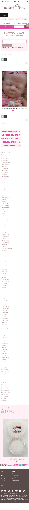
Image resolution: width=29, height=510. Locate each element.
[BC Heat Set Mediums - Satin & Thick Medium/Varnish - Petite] (14, 438)
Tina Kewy (4, 367)
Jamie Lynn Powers (5, 279)
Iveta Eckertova (5, 293)
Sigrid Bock (4, 298)
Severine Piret (4, 256)
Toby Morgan (4, 230)
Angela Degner (5, 172)
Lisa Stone (4, 287)
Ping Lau (3, 351)
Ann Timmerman (5, 275)
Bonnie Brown (4, 302)
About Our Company (5, 477)
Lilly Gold (4, 252)
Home (7, 35)
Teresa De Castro (5, 308)
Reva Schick (4, 355)
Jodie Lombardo (5, 283)
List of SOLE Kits (4, 400)
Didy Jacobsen (5, 314)
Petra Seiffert (4, 223)
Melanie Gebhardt (5, 306)
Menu (4, 15)
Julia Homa (4, 258)
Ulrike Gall (4, 232)
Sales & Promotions (5, 388)
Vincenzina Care (5, 318)
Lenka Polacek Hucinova (7, 248)
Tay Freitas (4, 285)
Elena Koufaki (4, 174)
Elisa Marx (4, 316)
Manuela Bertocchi (6, 291)
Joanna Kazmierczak (6, 215)
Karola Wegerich (5, 330)
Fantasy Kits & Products (6, 379)
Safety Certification (5, 482)
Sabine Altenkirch (5, 224)
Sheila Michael (5, 365)
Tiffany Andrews (5, 180)
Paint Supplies (4, 384)
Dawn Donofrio (5, 310)
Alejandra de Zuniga (6, 162)
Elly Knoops (4, 211)
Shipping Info (15, 477)
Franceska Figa (5, 343)
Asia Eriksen (4, 250)
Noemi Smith (4, 265)
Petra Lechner (4, 221)
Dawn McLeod (5, 209)
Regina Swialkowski (5, 353)
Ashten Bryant (4, 297)
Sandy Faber (4, 359)
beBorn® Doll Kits (5, 371)
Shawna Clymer (5, 363)
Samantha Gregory (6, 242)
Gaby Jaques (4, 193)
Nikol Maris (4, 238)
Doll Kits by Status (5, 369)
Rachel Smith (4, 289)
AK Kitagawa (4, 246)
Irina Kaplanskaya (5, 240)
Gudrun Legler (5, 322)
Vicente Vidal (4, 304)
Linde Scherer (4, 271)
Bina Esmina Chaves (6, 178)
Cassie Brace (4, 201)
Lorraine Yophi (5, 332)
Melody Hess (4, 341)
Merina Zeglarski (5, 357)
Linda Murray (4, 339)
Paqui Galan (4, 166)
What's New (3, 398)
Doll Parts (3, 375)
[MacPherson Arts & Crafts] (14, 8)
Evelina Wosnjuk (5, 320)
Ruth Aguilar (4, 182)
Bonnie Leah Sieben (6, 197)
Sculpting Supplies (5, 390)
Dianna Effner (4, 273)
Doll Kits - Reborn (5, 154)
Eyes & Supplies (4, 377)
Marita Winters (5, 337)
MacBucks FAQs (15, 480)
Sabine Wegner (5, 184)
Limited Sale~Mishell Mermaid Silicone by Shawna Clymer (14, 108)
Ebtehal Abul (4, 244)
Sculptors (3, 480)
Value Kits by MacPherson (6, 152)
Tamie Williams (5, 168)
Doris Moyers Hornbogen (7, 267)
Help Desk (14, 473)
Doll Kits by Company (5, 158)
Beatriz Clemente (5, 164)
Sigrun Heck (4, 326)
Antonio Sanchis (5, 261)
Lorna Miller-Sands (5, 186)
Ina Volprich (4, 269)
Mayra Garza (4, 295)
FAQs (13, 478)
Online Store (3, 473)
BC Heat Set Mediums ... (14, 459)
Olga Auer (4, 347)
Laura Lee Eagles (5, 334)
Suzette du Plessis (5, 234)
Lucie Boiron (4, 263)
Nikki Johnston (5, 349)
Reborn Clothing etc (5, 386)
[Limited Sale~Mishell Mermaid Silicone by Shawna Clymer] (14, 88)
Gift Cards (3, 381)
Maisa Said (4, 189)
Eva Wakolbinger (5, 300)
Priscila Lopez (4, 191)
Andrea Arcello (5, 260)
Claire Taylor (4, 187)
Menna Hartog (5, 219)
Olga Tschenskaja (5, 207)
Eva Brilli (3, 213)
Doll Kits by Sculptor (19, 35)
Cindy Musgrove (5, 205)
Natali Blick (4, 345)
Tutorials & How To (5, 396)
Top (27, 25)
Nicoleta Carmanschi (6, 254)
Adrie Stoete (4, 195)
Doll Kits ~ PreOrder (5, 151)
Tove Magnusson (5, 281)
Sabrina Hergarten (5, 236)
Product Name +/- (10, 62)
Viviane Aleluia (5, 312)
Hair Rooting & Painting (6, 382)
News (2, 475)
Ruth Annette (4, 277)
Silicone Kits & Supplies (6, 392)
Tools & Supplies (4, 394)
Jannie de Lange (5, 328)
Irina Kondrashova (5, 176)
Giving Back (3, 488)
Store (12, 35)
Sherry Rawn (4, 226)
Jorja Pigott (4, 217)
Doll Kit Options (4, 373)
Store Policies (15, 475)
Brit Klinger (4, 199)
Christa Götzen (5, 203)
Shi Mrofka (4, 228)
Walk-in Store (3, 478)
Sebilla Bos (4, 361)
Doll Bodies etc (4, 156)
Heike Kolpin (4, 324)
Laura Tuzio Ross (5, 335)
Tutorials (14, 482)
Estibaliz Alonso (5, 170)
